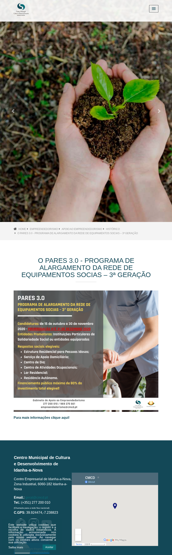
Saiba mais (15, 547)
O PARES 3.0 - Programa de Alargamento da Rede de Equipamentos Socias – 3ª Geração (77, 233)
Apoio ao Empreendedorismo (82, 229)
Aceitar (49, 547)
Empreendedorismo (44, 229)
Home (22, 229)
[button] (13, 111)
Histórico (113, 229)
